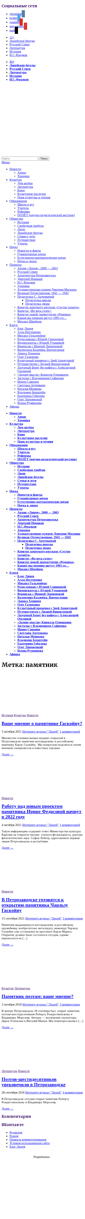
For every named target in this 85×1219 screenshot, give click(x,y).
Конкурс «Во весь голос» (34, 310)
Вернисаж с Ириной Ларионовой (39, 346)
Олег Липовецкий (29, 399)
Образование (18, 201)
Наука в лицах (27, 261)
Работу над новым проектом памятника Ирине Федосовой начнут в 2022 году (41, 811)
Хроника (23, 176)
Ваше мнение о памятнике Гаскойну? (42, 723)
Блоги (13, 325)
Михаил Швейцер (29, 321)
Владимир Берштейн (31, 392)
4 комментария (73, 1092)
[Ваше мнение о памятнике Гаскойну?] (31, 711)
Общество (16, 218)
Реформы (23, 211)
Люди (21, 229)
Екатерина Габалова (31, 396)
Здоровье (23, 286)
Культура (15, 179)
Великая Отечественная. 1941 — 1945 (43, 293)
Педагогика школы (38, 300)
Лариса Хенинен (28, 353)
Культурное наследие (31, 194)
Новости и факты (29, 250)
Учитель (23, 208)
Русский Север (19, 44)
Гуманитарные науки (31, 254)
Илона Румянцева (29, 403)
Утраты (22, 243)
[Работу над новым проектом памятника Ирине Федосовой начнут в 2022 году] (31, 794)
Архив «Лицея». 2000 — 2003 (37, 268)
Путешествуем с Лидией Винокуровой (43, 364)
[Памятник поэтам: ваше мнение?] (31, 984)
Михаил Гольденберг (31, 335)
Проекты (15, 264)
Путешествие (26, 240)
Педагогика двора (37, 303)
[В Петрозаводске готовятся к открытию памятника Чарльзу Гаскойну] (31, 888)
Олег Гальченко (28, 357)
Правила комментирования (27, 1139)
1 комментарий (70, 731)
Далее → (7, 754)
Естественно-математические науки (41, 257)
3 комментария (73, 918)
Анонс (21, 172)
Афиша (14, 406)
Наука (13, 247)
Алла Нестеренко (29, 332)
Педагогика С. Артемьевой (35, 296)
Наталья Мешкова (29, 388)
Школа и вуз (25, 204)
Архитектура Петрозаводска (36, 275)
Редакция (15, 1132)
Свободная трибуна (30, 225)
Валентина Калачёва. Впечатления (40, 349)
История (15, 51)
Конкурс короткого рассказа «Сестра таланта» (48, 307)
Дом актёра (25, 183)
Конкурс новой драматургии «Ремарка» (44, 314)
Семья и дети (26, 236)
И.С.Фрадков (18, 55)
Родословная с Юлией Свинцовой (40, 339)
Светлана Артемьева (31, 385)
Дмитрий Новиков (29, 279)
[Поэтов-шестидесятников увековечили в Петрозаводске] (31, 1067)
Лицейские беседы (22, 41)
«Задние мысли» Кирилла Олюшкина (42, 374)
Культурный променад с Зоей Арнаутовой (45, 360)
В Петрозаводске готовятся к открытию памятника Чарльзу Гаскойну (35, 905)
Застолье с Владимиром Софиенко (40, 378)
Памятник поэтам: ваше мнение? (38, 996)
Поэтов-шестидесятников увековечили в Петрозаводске (34, 1082)
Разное (14, 1136)
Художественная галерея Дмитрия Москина (46, 289)
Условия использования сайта (29, 1143)
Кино (21, 190)
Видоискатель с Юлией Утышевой (40, 342)
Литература (17, 48)
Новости (15, 169)
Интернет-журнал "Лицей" (40, 731)
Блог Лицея (25, 328)
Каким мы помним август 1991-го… (42, 318)
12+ (11, 37)
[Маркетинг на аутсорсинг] (42, 1212)
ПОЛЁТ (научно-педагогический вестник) (46, 215)
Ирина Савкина (28, 381)
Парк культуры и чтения (33, 197)
